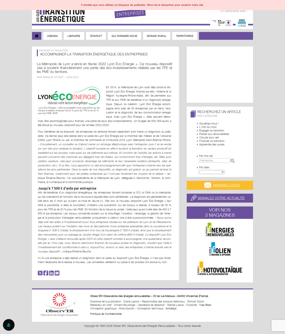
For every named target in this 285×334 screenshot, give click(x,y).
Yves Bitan (205, 304)
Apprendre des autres (212, 144)
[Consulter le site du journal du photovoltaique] (220, 268)
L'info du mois (208, 127)
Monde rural (156, 35)
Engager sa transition (211, 130)
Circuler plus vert (209, 137)
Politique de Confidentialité (106, 313)
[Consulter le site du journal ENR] (220, 229)
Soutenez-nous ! (209, 123)
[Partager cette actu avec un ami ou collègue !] (57, 274)
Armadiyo (171, 308)
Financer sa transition (212, 140)
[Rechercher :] (218, 160)
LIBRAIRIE (74, 35)
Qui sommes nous (124, 35)
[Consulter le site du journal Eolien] (220, 249)
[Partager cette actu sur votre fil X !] (40, 274)
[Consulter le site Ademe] (221, 22)
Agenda (52, 35)
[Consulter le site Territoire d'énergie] (242, 22)
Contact (96, 35)
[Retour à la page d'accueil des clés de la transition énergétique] (58, 12)
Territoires (184, 35)
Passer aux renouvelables (214, 133)
